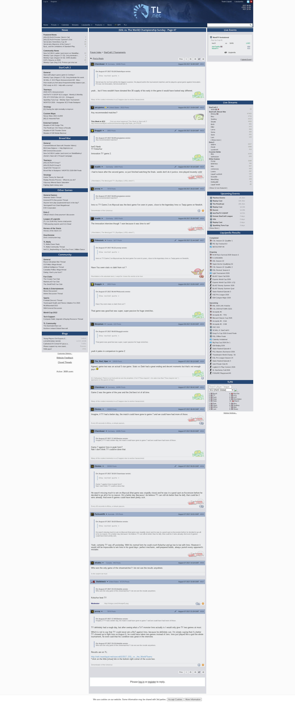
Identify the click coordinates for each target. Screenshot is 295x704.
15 (85, 42)
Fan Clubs (47, 277)
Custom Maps (49, 114)
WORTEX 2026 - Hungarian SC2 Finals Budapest (61, 102)
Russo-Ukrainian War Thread (54, 262)
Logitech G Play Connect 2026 (223, 367)
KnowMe (214, 177)
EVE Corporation (49, 208)
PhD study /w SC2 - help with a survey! (58, 85)
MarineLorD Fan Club (51, 282)
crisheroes (215, 169)
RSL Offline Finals (219, 336)
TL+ (125, 25)
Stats (215, 401)
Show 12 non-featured (218, 188)
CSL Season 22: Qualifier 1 (222, 241)
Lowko (213, 171)
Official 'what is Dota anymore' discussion (58, 215)
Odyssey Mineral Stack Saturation (56, 182)
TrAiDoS (83, 338)
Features (99, 25)
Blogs (65, 333)
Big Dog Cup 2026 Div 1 (221, 342)
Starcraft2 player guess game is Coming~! (59, 75)
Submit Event (246, 59)
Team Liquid (227, 1)
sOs (235, 395)
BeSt (212, 124)
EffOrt (215, 407)
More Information (193, 699)
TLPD (230, 381)
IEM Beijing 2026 (218, 345)
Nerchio (236, 393)
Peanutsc (83, 346)
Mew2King (214, 179)
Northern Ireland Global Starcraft (55, 328)
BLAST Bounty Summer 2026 (223, 285)
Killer (212, 127)
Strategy (47, 107)
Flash (215, 405)
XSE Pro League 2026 (220, 295)
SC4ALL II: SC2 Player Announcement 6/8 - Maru (61, 80)
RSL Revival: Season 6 (221, 270)
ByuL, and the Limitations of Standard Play (59, 46)
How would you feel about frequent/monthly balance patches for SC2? (64, 83)
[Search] (250, 25)
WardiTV (215, 48)
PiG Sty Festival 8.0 (219, 244)
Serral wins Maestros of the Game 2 (56, 44)
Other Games (64, 190)
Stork (213, 135)
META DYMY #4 (218, 247)
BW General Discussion (52, 151)
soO (235, 397)
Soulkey (214, 119)
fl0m (212, 154)
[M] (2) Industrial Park (51, 118)
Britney (213, 114)
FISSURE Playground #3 (221, 373)
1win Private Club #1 (220, 364)
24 (85, 53)
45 (85, 60)
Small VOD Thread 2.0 (51, 168)
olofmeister (215, 157)
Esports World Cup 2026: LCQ (223, 282)
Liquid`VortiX (215, 185)
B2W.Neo (214, 164)
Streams (75, 25)
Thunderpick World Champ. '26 (224, 355)
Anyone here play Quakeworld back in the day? (61, 203)
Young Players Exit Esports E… (55, 338)
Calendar (65, 25)
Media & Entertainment (53, 289)
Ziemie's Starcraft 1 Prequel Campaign (57, 156)
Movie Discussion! (50, 291)
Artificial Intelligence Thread (53, 267)
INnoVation (238, 399)
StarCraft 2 (65, 67)
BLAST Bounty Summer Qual (223, 288)
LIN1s (84, 349)
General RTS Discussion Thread (55, 200)
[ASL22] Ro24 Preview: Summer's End (57, 39)
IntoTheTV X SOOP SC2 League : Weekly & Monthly (63, 95)
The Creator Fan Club (51, 279)
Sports (46, 298)
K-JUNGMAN (217, 258)
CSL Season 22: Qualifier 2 (222, 267)
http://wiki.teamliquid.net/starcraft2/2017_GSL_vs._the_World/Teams (121, 657)
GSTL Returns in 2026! (52, 60)
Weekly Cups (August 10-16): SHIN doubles (59, 58)
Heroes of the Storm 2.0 (52, 231)
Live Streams (230, 102)
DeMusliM (214, 182)
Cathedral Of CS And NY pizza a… (56, 344)
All (203, 59)
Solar (215, 399)
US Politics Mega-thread (52, 264)
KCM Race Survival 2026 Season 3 (225, 255)
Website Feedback (65, 358)
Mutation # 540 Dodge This (53, 125)
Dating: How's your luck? (52, 272)
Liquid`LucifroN (216, 174)
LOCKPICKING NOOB (52, 341)
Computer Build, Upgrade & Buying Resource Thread (63, 319)
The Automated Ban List (52, 326)
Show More (214, 228)
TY (214, 395)
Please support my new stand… (55, 346)
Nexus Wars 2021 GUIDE (53, 116)
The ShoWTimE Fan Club (52, 284)
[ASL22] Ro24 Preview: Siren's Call (56, 37)
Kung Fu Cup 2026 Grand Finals (224, 333)
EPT (119, 25)
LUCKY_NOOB (81, 341)
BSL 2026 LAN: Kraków (221, 306)
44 (85, 44)
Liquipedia (239, 1)
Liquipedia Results (230, 232)
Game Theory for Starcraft (53, 177)
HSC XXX (216, 327)
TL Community (49, 323)
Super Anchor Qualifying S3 (222, 264)
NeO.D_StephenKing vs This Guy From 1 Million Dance (64, 249)
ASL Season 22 (218, 261)
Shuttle (213, 122)
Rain (214, 403)
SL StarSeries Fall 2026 (221, 370)
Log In (45, 1)
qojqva (213, 144)
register (152, 682)
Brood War (65, 138)
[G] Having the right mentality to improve (58, 109)
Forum (54, 25)
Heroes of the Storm (52, 228)
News (65, 29)
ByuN (215, 393)
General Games (50, 195)
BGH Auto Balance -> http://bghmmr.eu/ (58, 148)
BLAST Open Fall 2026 (221, 276)
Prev (181, 59)
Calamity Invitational (219, 339)
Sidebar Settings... (230, 413)
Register (54, 1)
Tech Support (49, 317)
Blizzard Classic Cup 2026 (222, 318)
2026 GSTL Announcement (53, 92)
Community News (51, 51)
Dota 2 (46, 212)
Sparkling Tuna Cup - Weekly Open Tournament (61, 100)
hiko (212, 166)
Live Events (230, 29)
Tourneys (47, 90)
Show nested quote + (109, 76)
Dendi (213, 147)
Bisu (212, 116)
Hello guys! (47, 349)
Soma (213, 132)
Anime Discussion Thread (53, 294)
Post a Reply (98, 58)
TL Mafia (47, 242)
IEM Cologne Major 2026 (221, 298)
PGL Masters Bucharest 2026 (223, 352)
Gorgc (213, 161)
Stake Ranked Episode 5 (221, 349)
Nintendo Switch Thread (52, 197)
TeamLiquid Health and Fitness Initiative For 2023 (61, 303)
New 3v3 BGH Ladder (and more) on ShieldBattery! (61, 53)
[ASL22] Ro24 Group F (52, 163)
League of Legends (51, 219)
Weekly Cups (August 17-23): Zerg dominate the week (61, 55)
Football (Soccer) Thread (52, 300)
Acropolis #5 (217, 312)
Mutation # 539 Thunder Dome (54, 130)
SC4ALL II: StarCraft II (220, 330)
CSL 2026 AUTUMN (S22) (222, 309)
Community (64, 254)
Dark (215, 397)
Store (109, 25)
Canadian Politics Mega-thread (54, 270)
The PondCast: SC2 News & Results (57, 128)
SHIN (213, 109)
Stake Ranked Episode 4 (221, 361)
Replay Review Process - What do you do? (59, 180)
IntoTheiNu (216, 47)
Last (212, 137)
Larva (213, 129)
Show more (216, 140)
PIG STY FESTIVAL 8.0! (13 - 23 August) (58, 97)
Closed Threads (65, 362)
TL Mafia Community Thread (54, 247)
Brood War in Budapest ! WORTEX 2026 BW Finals (62, 170)
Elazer (236, 401)
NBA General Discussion (52, 308)
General (46, 72)
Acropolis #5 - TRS (219, 315)
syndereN (214, 150)
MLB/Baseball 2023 (50, 305)
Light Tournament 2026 (221, 273)
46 (195, 59)
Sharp (236, 409)
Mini (235, 407)
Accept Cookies (175, 699)
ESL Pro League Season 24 (222, 358)
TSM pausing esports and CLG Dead (57, 224)
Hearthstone (48, 235)
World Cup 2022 (50, 313)
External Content (50, 123)
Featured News (50, 35)
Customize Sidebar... (65, 353)
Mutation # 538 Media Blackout (54, 133)
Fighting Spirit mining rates (53, 185)
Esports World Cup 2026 (221, 279)
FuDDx (84, 343)
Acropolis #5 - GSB (219, 324)
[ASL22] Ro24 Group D (52, 165)
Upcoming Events (230, 193)
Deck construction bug (51, 237)
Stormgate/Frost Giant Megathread (56, 205)
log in (141, 682)
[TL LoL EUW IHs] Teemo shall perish (57, 221)
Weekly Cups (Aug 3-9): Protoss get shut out (60, 62)
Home (45, 25)
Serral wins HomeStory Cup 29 (55, 42)
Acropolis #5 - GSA (219, 321)
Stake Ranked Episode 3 (221, 292)
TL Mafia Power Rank (51, 244)
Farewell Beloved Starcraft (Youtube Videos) (59, 145)
